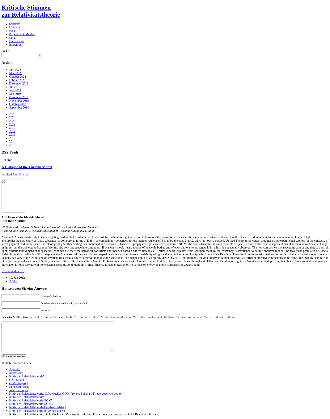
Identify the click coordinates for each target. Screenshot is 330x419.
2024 (12, 117)
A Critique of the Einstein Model (27, 167)
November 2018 (19, 100)
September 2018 (19, 107)
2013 (12, 144)
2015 (12, 138)
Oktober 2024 (17, 76)
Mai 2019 (15, 93)
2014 (12, 141)
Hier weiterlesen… (13, 271)
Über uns (14, 27)
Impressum (15, 44)
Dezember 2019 (18, 83)
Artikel (13, 281)
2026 (12, 114)
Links (12, 37)
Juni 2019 (15, 90)
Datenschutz (16, 41)
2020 (12, 120)
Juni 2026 (15, 69)
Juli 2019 (14, 86)
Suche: (6, 51)
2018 (12, 127)
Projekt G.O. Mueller (22, 34)
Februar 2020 (17, 80)
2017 (12, 131)
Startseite (14, 24)
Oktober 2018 (17, 104)
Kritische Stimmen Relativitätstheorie (31, 11)
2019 (12, 124)
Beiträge (7, 159)
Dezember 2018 (18, 97)
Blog (12, 30)
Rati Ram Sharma (17, 174)
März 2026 (15, 73)
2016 (12, 134)
